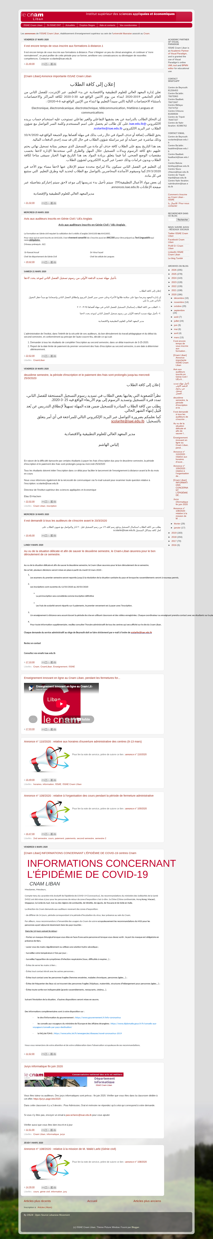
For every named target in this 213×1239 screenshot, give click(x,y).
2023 (174, 282)
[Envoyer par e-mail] (43, 64)
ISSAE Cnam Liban (33, 25)
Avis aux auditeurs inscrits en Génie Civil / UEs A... (180, 374)
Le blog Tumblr (175, 258)
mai (176, 329)
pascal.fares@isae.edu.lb (79, 1115)
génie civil (45, 1191)
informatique (53, 1134)
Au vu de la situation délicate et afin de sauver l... (179, 428)
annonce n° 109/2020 (136, 808)
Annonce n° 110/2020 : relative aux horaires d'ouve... (180, 457)
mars (177, 337)
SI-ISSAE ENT (54, 25)
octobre (178, 306)
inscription (52, 506)
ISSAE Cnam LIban (72, 784)
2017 (174, 541)
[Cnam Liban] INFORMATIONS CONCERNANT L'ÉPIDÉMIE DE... (180, 487)
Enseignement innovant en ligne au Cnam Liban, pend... (180, 442)
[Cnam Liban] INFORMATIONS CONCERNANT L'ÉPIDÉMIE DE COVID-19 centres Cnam (80, 853)
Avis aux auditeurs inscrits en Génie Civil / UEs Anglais (58, 218)
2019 (174, 533)
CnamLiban (39, 360)
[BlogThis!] (46, 64)
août (176, 317)
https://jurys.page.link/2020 (47, 1099)
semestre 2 (100, 838)
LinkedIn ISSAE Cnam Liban (175, 253)
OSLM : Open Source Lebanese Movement (48, 1215)
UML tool (172, 65)
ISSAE (72, 666)
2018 (174, 537)
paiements (70, 838)
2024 (174, 278)
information (48, 784)
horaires (37, 784)
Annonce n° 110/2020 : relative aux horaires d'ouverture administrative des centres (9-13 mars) (83, 741)
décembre (179, 298)
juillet (177, 321)
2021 (174, 290)
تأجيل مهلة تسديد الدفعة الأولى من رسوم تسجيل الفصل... (181, 388)
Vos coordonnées (128, 25)
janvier (177, 528)
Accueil (92, 1201)
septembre (179, 310)
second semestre (85, 838)
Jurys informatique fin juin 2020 (43, 1066)
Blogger (135, 1227)
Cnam (147, 33)
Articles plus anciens (147, 1201)
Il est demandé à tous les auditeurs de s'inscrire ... (180, 416)
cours (51, 838)
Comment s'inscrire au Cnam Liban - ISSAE (177, 197)
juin (176, 325)
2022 (174, 286)
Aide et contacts (107, 25)
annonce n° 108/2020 (136, 1162)
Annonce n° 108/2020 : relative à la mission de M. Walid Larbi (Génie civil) (70, 1148)
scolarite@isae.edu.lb (127, 421)
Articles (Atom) (45, 1207)
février (177, 524)
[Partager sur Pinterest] (54, 64)
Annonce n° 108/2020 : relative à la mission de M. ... (180, 513)
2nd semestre (40, 838)
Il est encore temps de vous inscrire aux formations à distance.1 (63, 45)
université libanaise (122, 33)
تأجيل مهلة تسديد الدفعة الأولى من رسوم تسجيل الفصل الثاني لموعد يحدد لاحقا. (70, 278)
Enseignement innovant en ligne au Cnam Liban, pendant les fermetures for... (72, 677)
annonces (30, 33)
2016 (174, 545)
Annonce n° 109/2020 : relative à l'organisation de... (181, 471)
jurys (62, 1134)
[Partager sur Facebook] (51, 64)
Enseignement (60, 666)
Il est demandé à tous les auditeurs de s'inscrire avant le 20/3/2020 (65, 520)
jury (65, 1191)
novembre (179, 302)
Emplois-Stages (87, 25)
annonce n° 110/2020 (136, 754)
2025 (174, 274)
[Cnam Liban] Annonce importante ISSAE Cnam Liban (57, 76)
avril (176, 333)
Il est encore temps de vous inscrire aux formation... (180, 346)
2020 (174, 294)
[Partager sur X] (49, 64)
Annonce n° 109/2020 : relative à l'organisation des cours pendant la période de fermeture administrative (89, 795)
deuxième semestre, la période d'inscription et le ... (180, 403)
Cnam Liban (39, 506)
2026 (174, 270)
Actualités (70, 25)
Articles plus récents (37, 1201)
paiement (59, 838)
